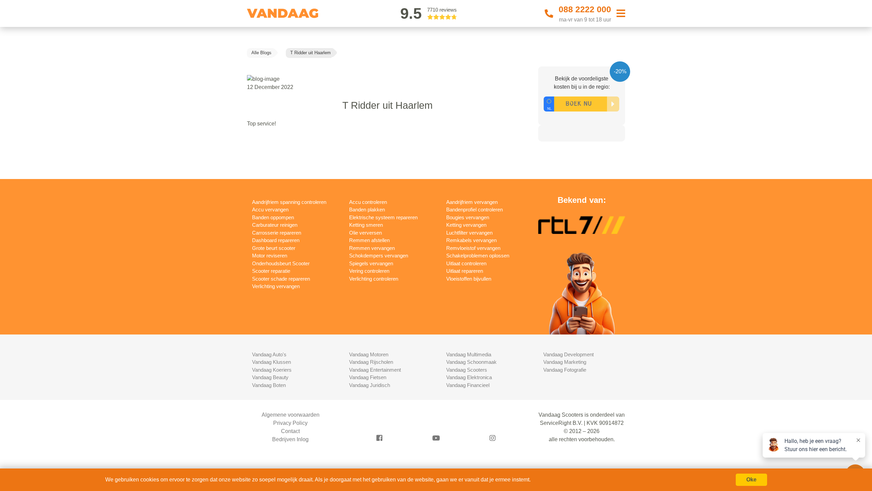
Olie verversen (365, 233)
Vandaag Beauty (270, 377)
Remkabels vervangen (471, 240)
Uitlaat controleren (466, 263)
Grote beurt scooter (273, 248)
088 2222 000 (585, 9)
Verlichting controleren (373, 279)
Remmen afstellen (369, 240)
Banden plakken (367, 209)
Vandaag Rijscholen (371, 362)
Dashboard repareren (275, 240)
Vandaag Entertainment (375, 370)
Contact (290, 431)
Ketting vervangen (466, 225)
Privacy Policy (290, 423)
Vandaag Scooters (466, 370)
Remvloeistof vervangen (473, 248)
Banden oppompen (273, 217)
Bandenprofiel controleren (474, 209)
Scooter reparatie (271, 271)
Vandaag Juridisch (369, 385)
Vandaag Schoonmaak (471, 362)
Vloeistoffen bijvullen (468, 279)
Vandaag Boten (269, 385)
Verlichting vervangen (276, 286)
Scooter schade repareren (281, 279)
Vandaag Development (568, 354)
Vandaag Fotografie (564, 370)
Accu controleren (368, 202)
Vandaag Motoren (368, 354)
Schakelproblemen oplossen (477, 255)
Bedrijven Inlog (290, 439)
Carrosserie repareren (276, 233)
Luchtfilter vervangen (469, 233)
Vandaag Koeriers (272, 370)
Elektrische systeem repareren (383, 217)
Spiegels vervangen (371, 263)
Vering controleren (369, 271)
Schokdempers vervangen (378, 255)
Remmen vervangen (372, 248)
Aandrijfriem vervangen (472, 202)
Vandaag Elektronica (469, 377)
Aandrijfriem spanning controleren (289, 202)
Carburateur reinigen (274, 225)
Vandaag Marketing (564, 362)
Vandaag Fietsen (367, 377)
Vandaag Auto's (269, 354)
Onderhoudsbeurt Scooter (281, 263)
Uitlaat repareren (464, 271)
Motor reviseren (269, 255)
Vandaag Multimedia (468, 354)
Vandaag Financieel (467, 385)
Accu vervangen (270, 209)
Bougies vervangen (467, 217)
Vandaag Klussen (271, 362)
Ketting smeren (366, 225)
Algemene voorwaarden (291, 415)
